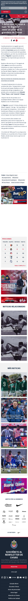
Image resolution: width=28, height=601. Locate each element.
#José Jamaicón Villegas (17, 182)
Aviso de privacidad (14, 589)
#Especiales (21, 180)
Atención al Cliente (14, 595)
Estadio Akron (14, 583)
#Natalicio (15, 178)
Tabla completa (19, 266)
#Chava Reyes (6, 182)
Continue (5, 12)
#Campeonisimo (6, 178)
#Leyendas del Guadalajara (9, 180)
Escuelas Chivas (14, 586)
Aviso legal (14, 592)
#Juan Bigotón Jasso (11, 175)
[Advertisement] (14, 155)
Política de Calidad (14, 598)
